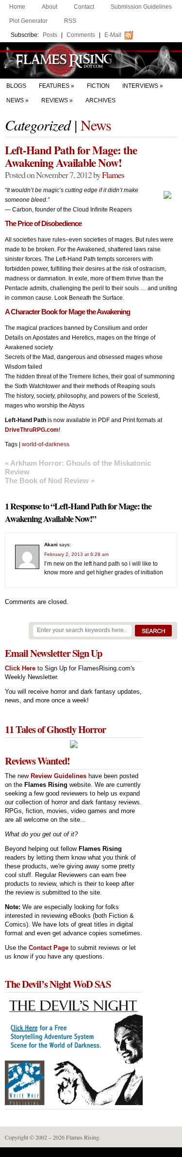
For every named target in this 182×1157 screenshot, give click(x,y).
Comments (80, 35)
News (15, 100)
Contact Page (48, 947)
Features (54, 85)
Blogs (16, 85)
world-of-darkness (45, 444)
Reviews (54, 100)
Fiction (98, 85)
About (49, 6)
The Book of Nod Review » (50, 480)
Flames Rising (91, 60)
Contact (84, 6)
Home (17, 6)
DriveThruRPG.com (32, 429)
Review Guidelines (58, 776)
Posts (50, 35)
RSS (70, 20)
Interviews (140, 85)
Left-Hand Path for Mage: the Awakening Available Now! (71, 156)
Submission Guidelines (141, 6)
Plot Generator (28, 20)
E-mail (112, 35)
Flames (113, 174)
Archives (100, 100)
